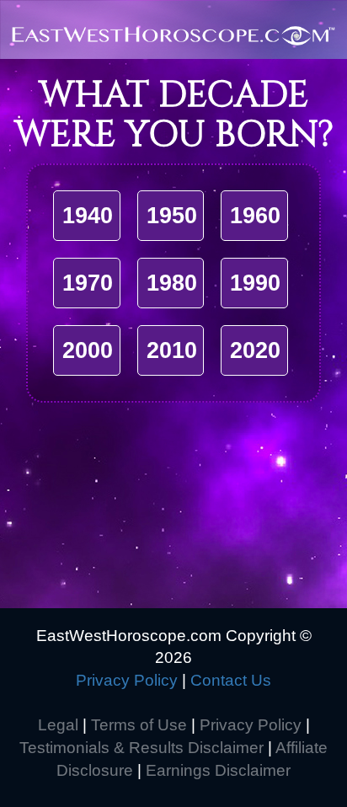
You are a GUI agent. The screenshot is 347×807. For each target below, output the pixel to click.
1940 (87, 215)
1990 (255, 283)
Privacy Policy (127, 680)
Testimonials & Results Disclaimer (141, 747)
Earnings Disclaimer (218, 770)
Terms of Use (139, 725)
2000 (87, 350)
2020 (255, 350)
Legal (58, 725)
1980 (172, 283)
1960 (255, 215)
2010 (172, 350)
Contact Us (230, 680)
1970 (87, 283)
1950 (172, 215)
